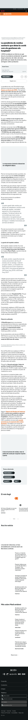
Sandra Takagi (17, 627)
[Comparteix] (25, 76)
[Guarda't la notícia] (22, 76)
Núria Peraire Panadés (19, 648)
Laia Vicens (3, 512)
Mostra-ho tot (14, 655)
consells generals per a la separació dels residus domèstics (12, 422)
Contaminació (7, 477)
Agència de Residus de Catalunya (15, 411)
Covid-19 (6, 481)
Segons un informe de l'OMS (9, 90)
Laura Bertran (17, 637)
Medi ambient (6, 76)
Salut (16, 481)
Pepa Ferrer (17, 593)
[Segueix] (12, 77)
